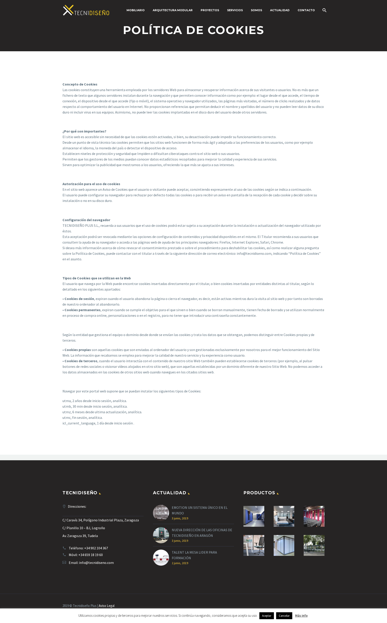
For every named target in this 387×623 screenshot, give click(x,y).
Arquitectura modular (173, 10)
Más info (301, 615)
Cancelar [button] (284, 616)
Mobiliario (136, 10)
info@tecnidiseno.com (96, 562)
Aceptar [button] (266, 616)
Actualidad (280, 10)
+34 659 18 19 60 (90, 554)
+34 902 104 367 (96, 548)
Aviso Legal (106, 606)
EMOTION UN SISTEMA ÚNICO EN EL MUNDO (200, 510)
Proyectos (210, 10)
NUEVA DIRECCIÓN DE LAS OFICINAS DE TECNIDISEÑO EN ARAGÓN (202, 533)
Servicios (235, 10)
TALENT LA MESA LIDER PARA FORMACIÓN (194, 555)
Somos (256, 10)
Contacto (306, 10)
